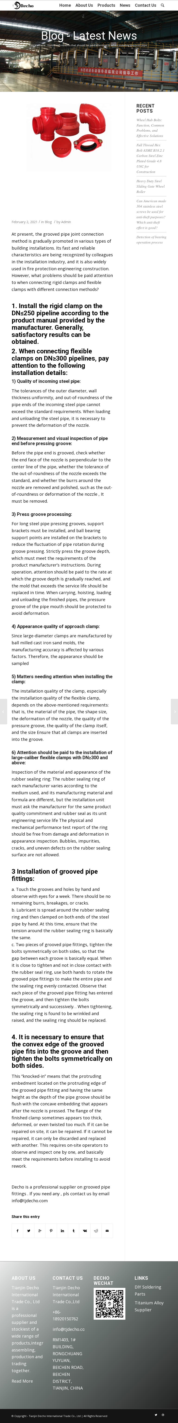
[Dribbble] (162, 1414)
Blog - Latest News (89, 35)
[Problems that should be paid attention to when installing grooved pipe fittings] (62, 138)
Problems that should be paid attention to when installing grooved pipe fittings (59, 194)
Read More (22, 1381)
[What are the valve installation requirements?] (174, 711)
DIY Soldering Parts (148, 1290)
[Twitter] (156, 1414)
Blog (48, 221)
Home (51, 45)
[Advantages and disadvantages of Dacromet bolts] (3, 711)
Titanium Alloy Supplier (149, 1306)
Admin (66, 221)
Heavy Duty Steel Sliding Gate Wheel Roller (151, 186)
